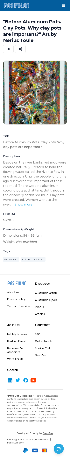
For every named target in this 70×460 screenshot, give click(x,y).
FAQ (37, 334)
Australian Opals (46, 300)
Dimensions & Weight (18, 229)
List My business (18, 334)
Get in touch (43, 341)
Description (11, 156)
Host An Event (16, 341)
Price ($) (9, 214)
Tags (6, 251)
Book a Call (42, 348)
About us (13, 292)
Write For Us (15, 359)
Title (6, 136)
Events (39, 307)
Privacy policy (16, 299)
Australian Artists (46, 293)
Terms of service (18, 306)
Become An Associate (15, 350)
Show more (23, 204)
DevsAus (40, 355)
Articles (40, 314)
